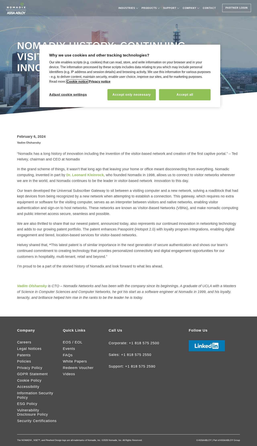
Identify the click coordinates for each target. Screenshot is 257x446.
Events (69, 349)
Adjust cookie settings (68, 94)
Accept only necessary (131, 94)
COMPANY (189, 8)
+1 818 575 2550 (136, 355)
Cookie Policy (29, 380)
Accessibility (28, 387)
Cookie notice (77, 81)
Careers (24, 342)
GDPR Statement (32, 374)
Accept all (184, 94)
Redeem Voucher (78, 368)
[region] (130, 76)
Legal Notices (29, 349)
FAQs (68, 355)
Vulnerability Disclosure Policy (32, 412)
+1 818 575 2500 (144, 343)
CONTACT (209, 8)
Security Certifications (37, 421)
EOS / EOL (73, 342)
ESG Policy (27, 404)
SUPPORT (169, 8)
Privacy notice (99, 81)
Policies (24, 361)
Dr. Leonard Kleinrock (85, 175)
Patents (24, 355)
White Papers (75, 361)
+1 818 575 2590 (140, 366)
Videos (69, 374)
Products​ (149, 8)
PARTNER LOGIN (236, 7)
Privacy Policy (29, 368)
